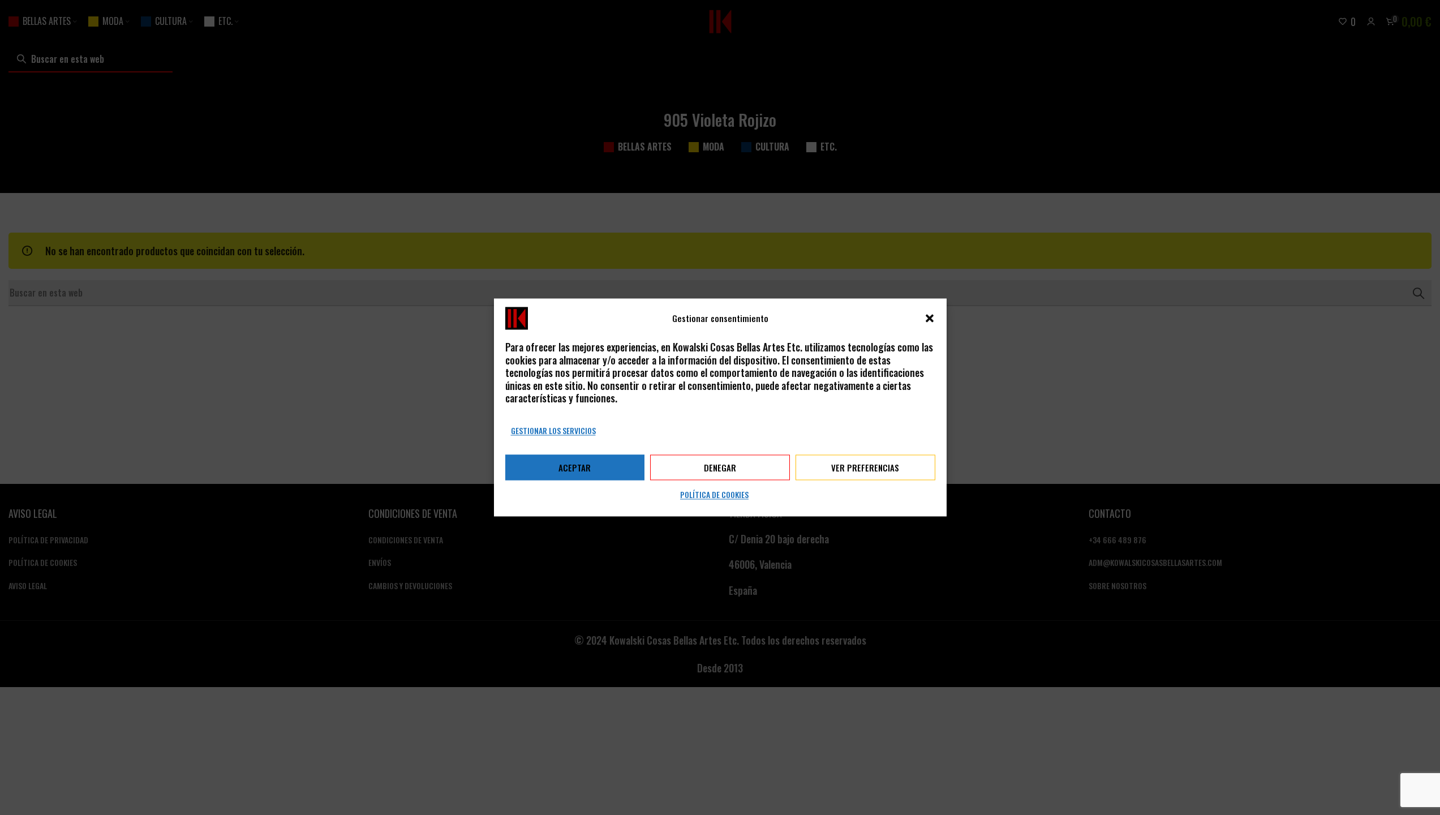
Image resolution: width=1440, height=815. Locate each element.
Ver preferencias (865, 467)
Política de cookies (714, 495)
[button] (929, 318)
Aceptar (574, 467)
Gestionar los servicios (553, 430)
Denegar (720, 467)
